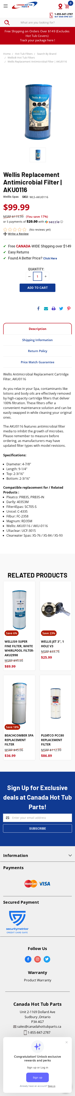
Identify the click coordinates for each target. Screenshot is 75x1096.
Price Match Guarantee (37, 362)
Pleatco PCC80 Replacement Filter (52, 739)
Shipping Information (37, 340)
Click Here (50, 258)
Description (37, 329)
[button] (37, 222)
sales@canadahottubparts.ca (39, 1026)
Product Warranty (37, 980)
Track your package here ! (37, 40)
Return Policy (37, 351)
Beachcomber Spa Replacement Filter (19, 739)
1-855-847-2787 (39, 1032)
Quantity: (36, 269)
